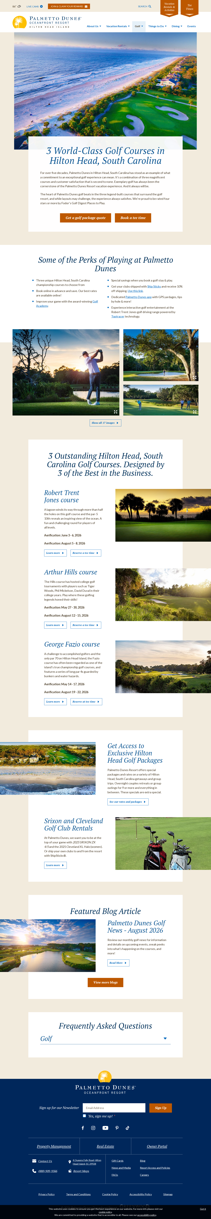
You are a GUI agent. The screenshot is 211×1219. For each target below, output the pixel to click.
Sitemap (168, 1194)
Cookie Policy (110, 1194)
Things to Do (156, 26)
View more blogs (105, 982)
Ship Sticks (154, 286)
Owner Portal (157, 1146)
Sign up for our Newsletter (59, 1108)
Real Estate (105, 1146)
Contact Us (45, 1161)
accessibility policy (146, 1215)
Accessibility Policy (141, 1194)
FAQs (115, 1174)
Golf (137, 26)
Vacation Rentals (116, 26)
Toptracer (117, 316)
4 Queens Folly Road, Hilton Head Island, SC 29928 (87, 1162)
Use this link (135, 291)
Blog (142, 1160)
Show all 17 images (103, 423)
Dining (176, 26)
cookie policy (105, 1212)
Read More (116, 963)
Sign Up (160, 1108)
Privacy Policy (46, 1194)
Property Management (54, 1146)
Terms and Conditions (78, 1194)
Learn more (53, 553)
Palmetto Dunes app (138, 297)
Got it (203, 1208)
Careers (144, 1174)
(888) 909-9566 (47, 1171)
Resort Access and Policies (155, 1167)
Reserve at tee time (84, 701)
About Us (92, 26)
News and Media (121, 1167)
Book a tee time (133, 217)
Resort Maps (81, 1171)
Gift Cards (117, 1160)
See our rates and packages (125, 801)
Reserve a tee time (83, 553)
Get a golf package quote (86, 217)
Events (191, 26)
